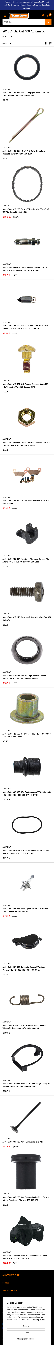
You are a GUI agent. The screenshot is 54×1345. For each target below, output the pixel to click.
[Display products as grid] (46, 43)
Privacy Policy (39, 1319)
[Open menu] (5, 16)
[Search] (48, 22)
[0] (48, 15)
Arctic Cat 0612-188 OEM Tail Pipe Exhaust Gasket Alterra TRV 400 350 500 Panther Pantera (24, 677)
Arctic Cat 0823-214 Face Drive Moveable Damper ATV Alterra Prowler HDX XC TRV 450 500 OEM (26, 560)
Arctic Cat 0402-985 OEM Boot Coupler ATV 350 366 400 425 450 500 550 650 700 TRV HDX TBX (27, 793)
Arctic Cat (7, 89)
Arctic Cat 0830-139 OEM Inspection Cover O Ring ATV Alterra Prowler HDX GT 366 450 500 (26, 851)
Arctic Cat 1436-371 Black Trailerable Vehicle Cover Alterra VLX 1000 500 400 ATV (25, 1257)
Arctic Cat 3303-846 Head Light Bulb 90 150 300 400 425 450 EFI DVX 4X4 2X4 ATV (25, 910)
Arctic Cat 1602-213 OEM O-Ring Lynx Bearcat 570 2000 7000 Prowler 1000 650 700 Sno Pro (27, 94)
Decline (26, 1332)
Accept (26, 1326)
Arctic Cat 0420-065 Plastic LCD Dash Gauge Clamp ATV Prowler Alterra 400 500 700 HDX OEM (27, 1085)
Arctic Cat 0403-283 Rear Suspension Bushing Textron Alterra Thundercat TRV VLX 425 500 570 (26, 1198)
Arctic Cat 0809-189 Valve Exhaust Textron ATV (23, 1142)
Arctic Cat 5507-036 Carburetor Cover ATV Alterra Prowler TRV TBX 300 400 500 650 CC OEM (24, 968)
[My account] (43, 15)
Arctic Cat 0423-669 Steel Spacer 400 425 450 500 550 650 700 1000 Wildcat (27, 735)
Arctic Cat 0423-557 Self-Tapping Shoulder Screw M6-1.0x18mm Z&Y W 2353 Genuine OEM (26, 385)
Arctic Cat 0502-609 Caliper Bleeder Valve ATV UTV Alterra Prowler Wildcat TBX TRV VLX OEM (25, 269)
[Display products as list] (50, 43)
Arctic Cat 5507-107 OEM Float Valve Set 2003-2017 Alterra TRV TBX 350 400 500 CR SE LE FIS (25, 327)
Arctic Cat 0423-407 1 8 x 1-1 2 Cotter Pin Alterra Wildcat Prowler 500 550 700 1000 (24, 152)
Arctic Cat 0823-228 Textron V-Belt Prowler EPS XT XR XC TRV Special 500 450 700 (26, 210)
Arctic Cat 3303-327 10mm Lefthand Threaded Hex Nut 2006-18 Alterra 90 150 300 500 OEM (26, 443)
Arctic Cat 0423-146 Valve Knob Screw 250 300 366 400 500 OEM (27, 618)
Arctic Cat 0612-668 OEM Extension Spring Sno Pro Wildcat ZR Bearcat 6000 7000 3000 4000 (24, 1026)
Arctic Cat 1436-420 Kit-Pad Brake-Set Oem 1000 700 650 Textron (26, 502)
